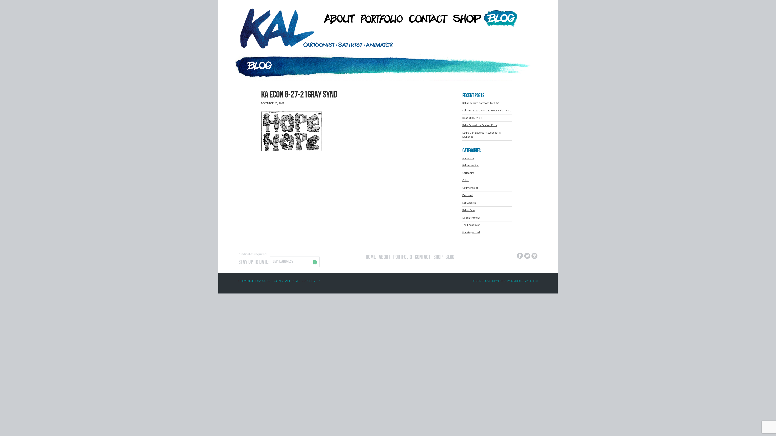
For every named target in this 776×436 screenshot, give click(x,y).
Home (371, 256)
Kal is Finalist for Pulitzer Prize (479, 125)
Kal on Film (468, 210)
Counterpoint (470, 188)
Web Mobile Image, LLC (522, 280)
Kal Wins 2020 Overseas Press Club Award (486, 110)
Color (465, 180)
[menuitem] (337, 18)
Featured (467, 195)
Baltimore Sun (470, 165)
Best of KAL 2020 (472, 118)
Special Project (471, 217)
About (384, 256)
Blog (449, 256)
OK (315, 262)
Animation (468, 158)
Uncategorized (471, 232)
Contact (422, 256)
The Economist (471, 225)
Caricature (468, 173)
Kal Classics (469, 202)
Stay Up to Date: (253, 261)
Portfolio (402, 256)
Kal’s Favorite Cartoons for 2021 (481, 103)
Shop (438, 256)
